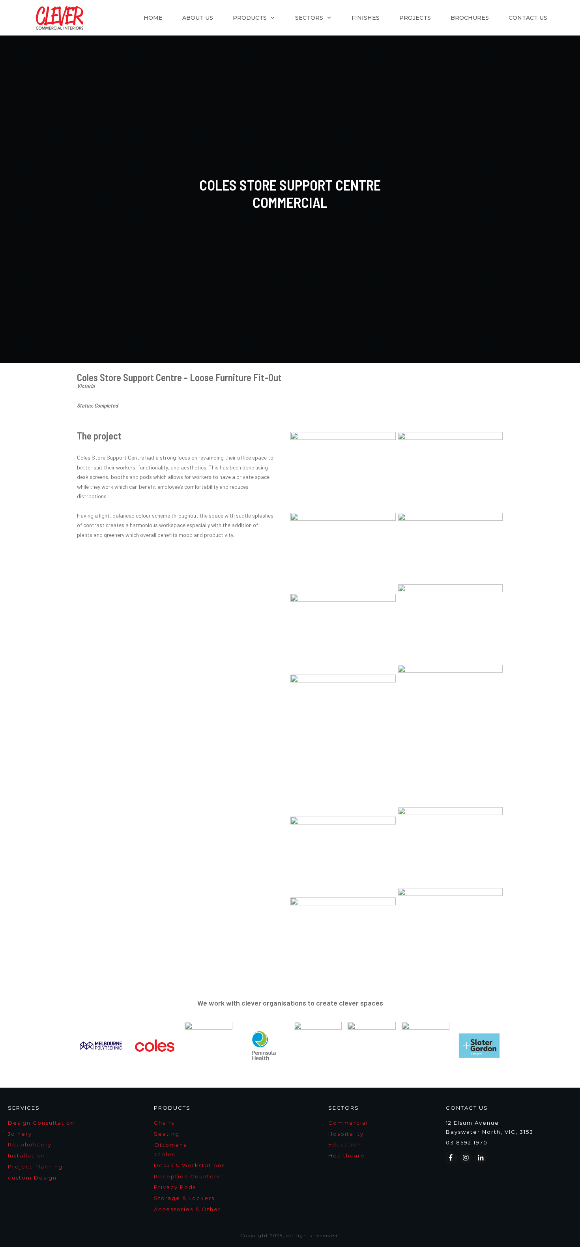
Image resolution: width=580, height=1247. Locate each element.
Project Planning (35, 1166)
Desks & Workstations (189, 1165)
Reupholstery (30, 1144)
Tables (164, 1154)
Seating (167, 1134)
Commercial (348, 1123)
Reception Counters (187, 1176)
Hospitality (346, 1134)
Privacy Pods (175, 1187)
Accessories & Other (187, 1209)
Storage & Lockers (184, 1198)
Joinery (20, 1134)
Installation (26, 1155)
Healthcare (346, 1155)
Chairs (164, 1123)
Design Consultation (41, 1123)
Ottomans (170, 1145)
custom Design (32, 1177)
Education (344, 1144)
